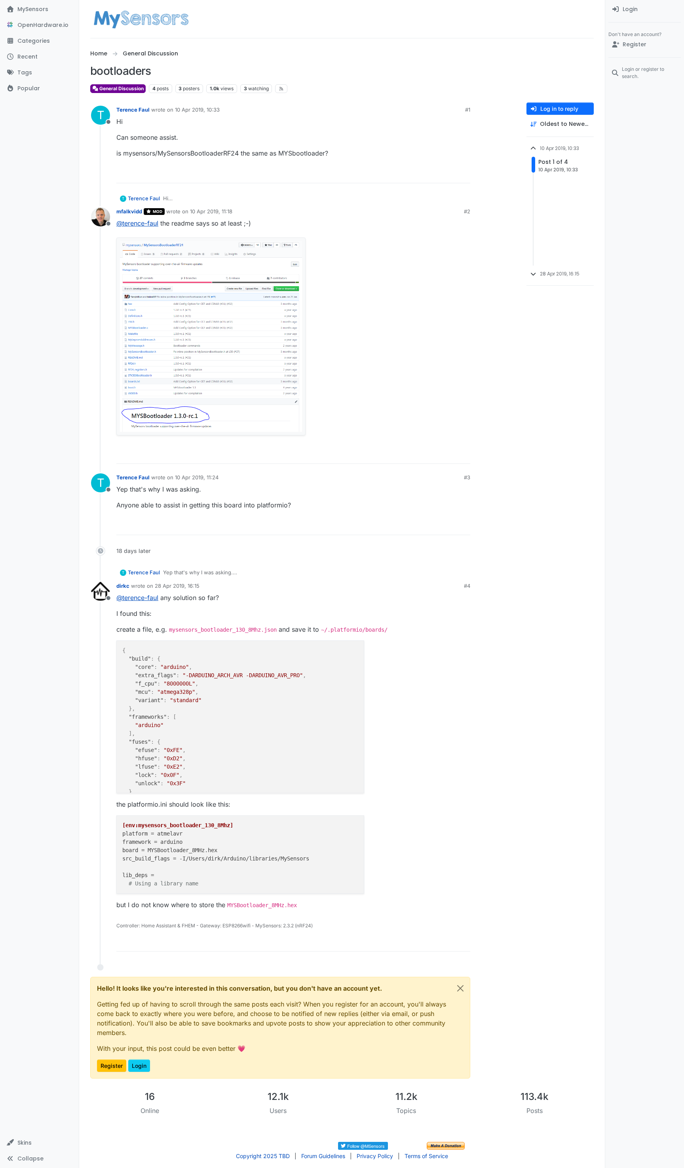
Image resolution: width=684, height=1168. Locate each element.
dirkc (122, 586)
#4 (467, 586)
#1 (467, 109)
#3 (467, 477)
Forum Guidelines (323, 1156)
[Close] (460, 988)
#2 (467, 211)
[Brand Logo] (141, 18)
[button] (39, 1142)
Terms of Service (426, 1156)
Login (139, 1065)
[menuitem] (644, 9)
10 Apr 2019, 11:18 (211, 211)
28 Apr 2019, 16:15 (177, 586)
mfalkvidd (129, 211)
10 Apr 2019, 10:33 (197, 109)
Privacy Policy (375, 1156)
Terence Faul (133, 109)
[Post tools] (463, 173)
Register (112, 1065)
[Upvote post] (434, 173)
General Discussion (121, 88)
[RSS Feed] (281, 88)
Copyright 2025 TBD (263, 1156)
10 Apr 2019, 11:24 (196, 477)
